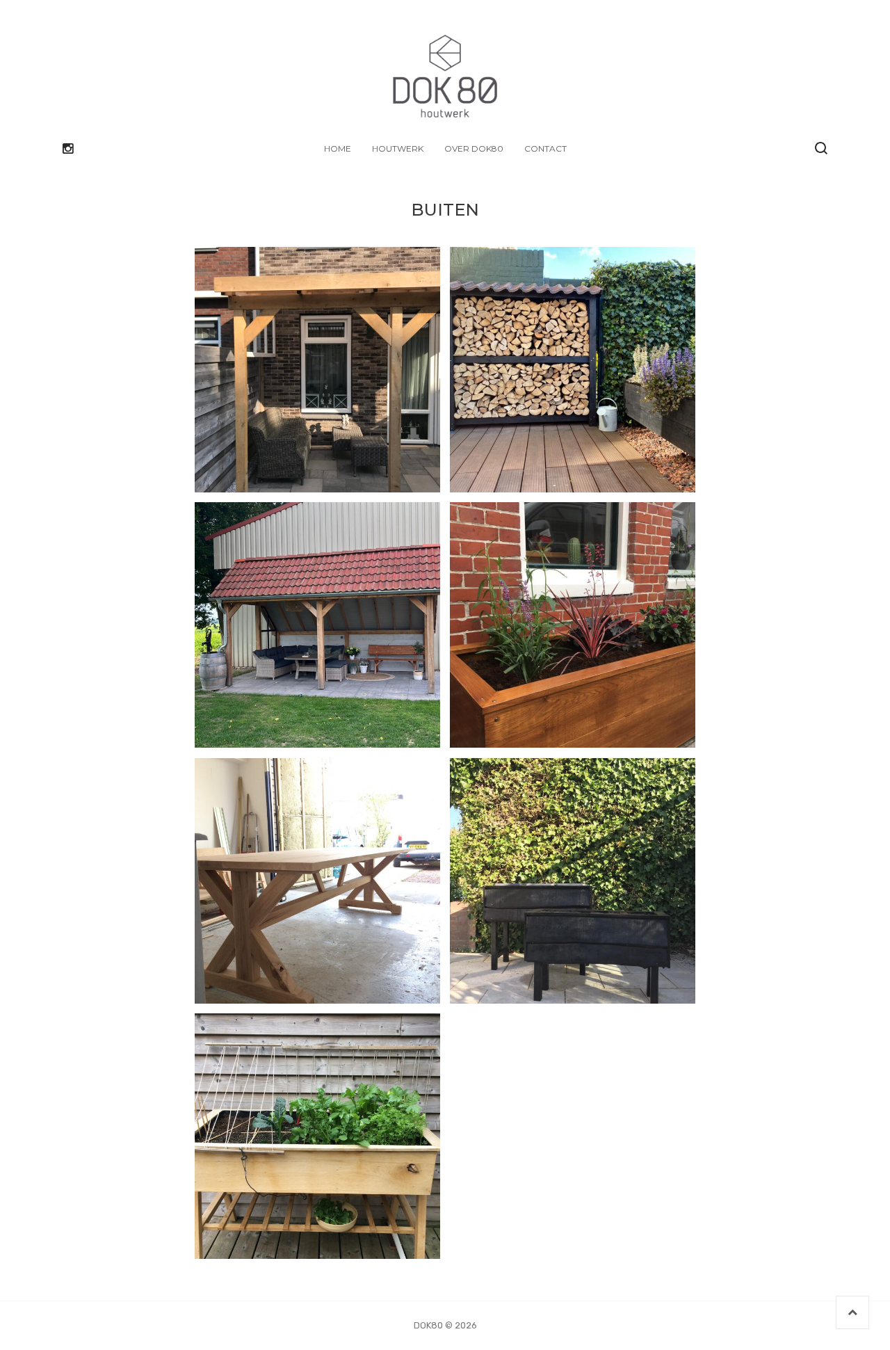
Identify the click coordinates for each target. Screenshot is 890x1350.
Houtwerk (397, 148)
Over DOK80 (473, 148)
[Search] (821, 148)
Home (337, 148)
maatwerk (334, 892)
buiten (317, 381)
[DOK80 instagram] (68, 149)
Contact (545, 148)
